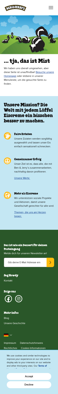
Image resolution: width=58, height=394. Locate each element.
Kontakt (8, 280)
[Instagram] (18, 298)
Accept (29, 376)
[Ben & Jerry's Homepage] (15, 8)
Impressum (10, 343)
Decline (28, 384)
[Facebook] (8, 298)
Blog (6, 318)
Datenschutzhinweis (31, 343)
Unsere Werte (22, 178)
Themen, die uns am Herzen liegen (30, 214)
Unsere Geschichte (14, 323)
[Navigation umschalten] (50, 7)
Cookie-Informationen (33, 348)
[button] (8, 335)
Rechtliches (10, 348)
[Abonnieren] (50, 262)
